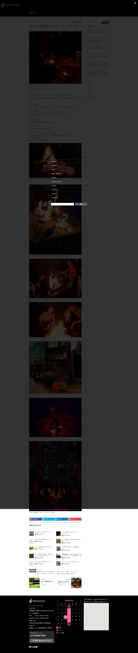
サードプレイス (63, 571)
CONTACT (55, 197)
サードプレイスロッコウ (72, 571)
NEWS (40, 569)
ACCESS (54, 189)
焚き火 (69, 573)
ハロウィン (40, 573)
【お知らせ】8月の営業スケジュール (43, 539)
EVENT (54, 185)
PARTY (54, 177)
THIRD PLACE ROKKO (46, 571)
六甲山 (64, 573)
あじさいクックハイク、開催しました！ (71, 561)
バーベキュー (47, 573)
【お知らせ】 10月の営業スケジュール (43, 532)
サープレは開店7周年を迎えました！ (43, 546)
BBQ (39, 571)
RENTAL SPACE (56, 181)
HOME (54, 161)
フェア (59, 573)
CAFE (53, 169)
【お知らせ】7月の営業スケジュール (43, 561)
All (37, 569)
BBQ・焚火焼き (56, 173)
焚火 (73, 573)
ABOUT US (55, 165)
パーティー (54, 573)
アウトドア (55, 571)
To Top (136, 651)
